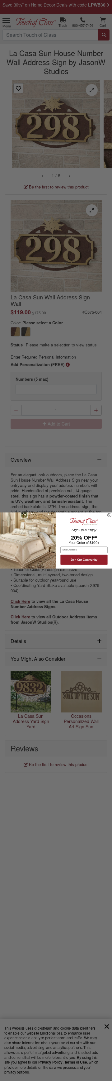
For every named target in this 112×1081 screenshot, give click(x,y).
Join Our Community (84, 559)
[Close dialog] (109, 515)
